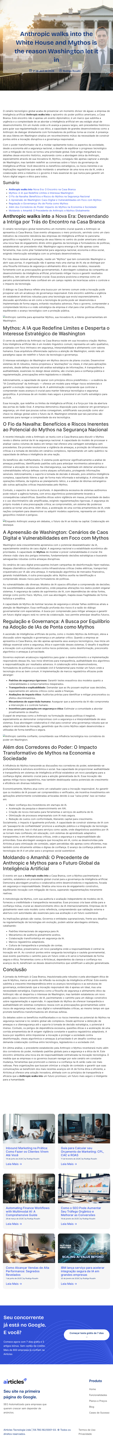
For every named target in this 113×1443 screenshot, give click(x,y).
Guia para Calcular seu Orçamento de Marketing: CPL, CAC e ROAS (82, 1151)
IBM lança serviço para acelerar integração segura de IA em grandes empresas (82, 1271)
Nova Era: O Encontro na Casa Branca (42, 189)
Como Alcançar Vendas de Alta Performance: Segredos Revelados (27, 1271)
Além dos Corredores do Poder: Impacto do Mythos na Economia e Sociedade (53, 207)
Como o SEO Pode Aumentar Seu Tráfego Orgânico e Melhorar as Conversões (81, 1211)
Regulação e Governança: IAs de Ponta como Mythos (38, 203)
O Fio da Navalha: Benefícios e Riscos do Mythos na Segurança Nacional (49, 196)
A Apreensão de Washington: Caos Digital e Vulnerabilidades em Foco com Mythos (55, 199)
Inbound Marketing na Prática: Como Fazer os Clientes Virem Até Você (27, 1151)
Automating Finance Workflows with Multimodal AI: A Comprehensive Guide (28, 1211)
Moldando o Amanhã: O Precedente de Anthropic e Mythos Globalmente (49, 210)
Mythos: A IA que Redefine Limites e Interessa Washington (41, 192)
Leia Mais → (14, 1164)
